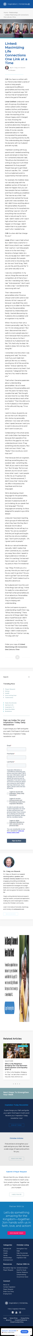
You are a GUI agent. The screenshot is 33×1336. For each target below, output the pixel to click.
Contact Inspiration (9, 1281)
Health (7, 693)
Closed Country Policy (16, 1316)
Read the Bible (10, 709)
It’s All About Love (12, 1064)
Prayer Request (10, 689)
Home (6, 12)
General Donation (22, 1262)
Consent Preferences (21, 1314)
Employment (7, 1288)
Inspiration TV (9, 707)
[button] (29, 4)
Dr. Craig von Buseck (18, 67)
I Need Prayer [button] (16, 1189)
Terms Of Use (14, 1312)
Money (7, 691)
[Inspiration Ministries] (15, 4)
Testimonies (9, 697)
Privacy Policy (25, 1312)
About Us (6, 1279)
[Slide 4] (20, 1078)
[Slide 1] (13, 1078)
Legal (5, 1312)
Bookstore (8, 711)
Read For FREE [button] (16, 1152)
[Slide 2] (15, 1078)
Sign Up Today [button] (16, 1119)
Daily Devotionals (11, 703)
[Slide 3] (17, 1078)
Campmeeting (21, 1269)
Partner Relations (22, 1267)
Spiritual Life (9, 705)
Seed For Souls (21, 1264)
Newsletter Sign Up (9, 1262)
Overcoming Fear (10, 695)
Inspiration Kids (21, 1252)
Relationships (13, 12)
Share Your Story (8, 1286)
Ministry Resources (23, 1250)
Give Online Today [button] (16, 1227)
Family (5, 1250)
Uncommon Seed (22, 1271)
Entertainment (8, 1254)
